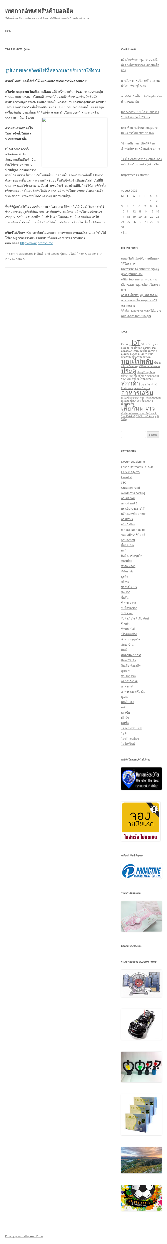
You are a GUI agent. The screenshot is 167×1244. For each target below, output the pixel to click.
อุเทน (124, 697)
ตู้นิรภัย (133, 353)
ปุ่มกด (63, 254)
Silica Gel (146, 344)
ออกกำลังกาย (129, 681)
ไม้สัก (124, 419)
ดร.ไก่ (124, 550)
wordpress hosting (133, 493)
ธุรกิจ (124, 577)
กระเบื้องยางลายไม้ (133, 509)
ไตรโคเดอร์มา (130, 739)
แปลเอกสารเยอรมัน (139, 413)
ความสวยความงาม (133, 529)
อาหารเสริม (137, 392)
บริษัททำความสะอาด (149, 366)
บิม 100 (125, 592)
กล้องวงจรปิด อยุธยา (133, 514)
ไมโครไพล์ (128, 744)
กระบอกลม (128, 498)
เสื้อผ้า (125, 718)
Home (9, 31)
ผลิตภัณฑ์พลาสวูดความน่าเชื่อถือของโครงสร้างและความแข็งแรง (140, 65)
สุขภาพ (125, 671)
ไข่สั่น (124, 733)
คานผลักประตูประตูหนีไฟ (134, 350)
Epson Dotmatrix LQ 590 (137, 467)
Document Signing (133, 461)
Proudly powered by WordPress (24, 1236)
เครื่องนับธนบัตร (153, 397)
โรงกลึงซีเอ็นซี (128, 416)
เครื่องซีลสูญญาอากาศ (132, 397)
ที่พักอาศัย (127, 571)
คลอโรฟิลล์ (136, 347)
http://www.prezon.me (36, 243)
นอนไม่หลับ (137, 361)
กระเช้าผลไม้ (129, 503)
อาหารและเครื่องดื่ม (133, 692)
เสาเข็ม (125, 712)
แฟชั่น (125, 723)
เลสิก (124, 707)
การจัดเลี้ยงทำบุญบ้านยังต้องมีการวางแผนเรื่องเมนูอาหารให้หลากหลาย (139, 300)
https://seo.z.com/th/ (135, 175)
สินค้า (40, 254)
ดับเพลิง (125, 353)
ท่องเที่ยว (126, 561)
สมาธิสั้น (145, 384)
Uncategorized (130, 488)
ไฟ (78, 254)
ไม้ (158, 416)
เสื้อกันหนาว (138, 408)
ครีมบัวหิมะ (128, 524)
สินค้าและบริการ (131, 655)
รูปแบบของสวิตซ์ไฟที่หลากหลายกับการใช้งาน (52, 70)
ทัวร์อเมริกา (128, 566)
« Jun (124, 232)
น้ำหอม (157, 362)
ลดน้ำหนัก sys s (145, 378)
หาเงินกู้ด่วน (128, 676)
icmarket (126, 477)
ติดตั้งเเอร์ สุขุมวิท (131, 556)
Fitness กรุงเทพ (130, 472)
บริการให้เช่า (129, 587)
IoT (136, 342)
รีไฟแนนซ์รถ (129, 634)
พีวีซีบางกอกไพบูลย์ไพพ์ (132, 375)
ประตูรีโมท (143, 372)
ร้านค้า (125, 624)
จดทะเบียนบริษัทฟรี (133, 535)
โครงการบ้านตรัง (131, 728)
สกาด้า (130, 383)
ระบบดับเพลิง (152, 375)
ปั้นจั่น (125, 597)
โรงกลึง (153, 413)
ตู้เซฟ (141, 353)
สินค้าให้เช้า (128, 660)
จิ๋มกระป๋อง (127, 545)
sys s (154, 344)
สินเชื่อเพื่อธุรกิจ (131, 665)
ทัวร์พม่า (149, 353)
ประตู (128, 370)
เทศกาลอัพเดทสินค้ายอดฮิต (39, 10)
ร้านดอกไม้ (128, 629)
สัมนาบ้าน (127, 645)
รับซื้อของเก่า (129, 608)
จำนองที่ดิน (128, 540)
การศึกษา (127, 519)
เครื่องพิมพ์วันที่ (128, 400)
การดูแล (125, 347)
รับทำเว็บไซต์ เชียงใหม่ (135, 618)
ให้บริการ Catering (146, 416)
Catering (126, 344)
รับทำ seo (127, 613)
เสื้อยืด (124, 413)
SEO (123, 482)
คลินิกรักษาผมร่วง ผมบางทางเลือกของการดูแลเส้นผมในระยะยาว (140, 284)
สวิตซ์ (72, 254)
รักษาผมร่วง (128, 603)
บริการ (125, 582)
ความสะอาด (149, 347)
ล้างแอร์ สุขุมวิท (130, 639)
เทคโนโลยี (127, 702)
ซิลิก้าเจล (152, 350)
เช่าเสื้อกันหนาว (145, 400)
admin (20, 259)
